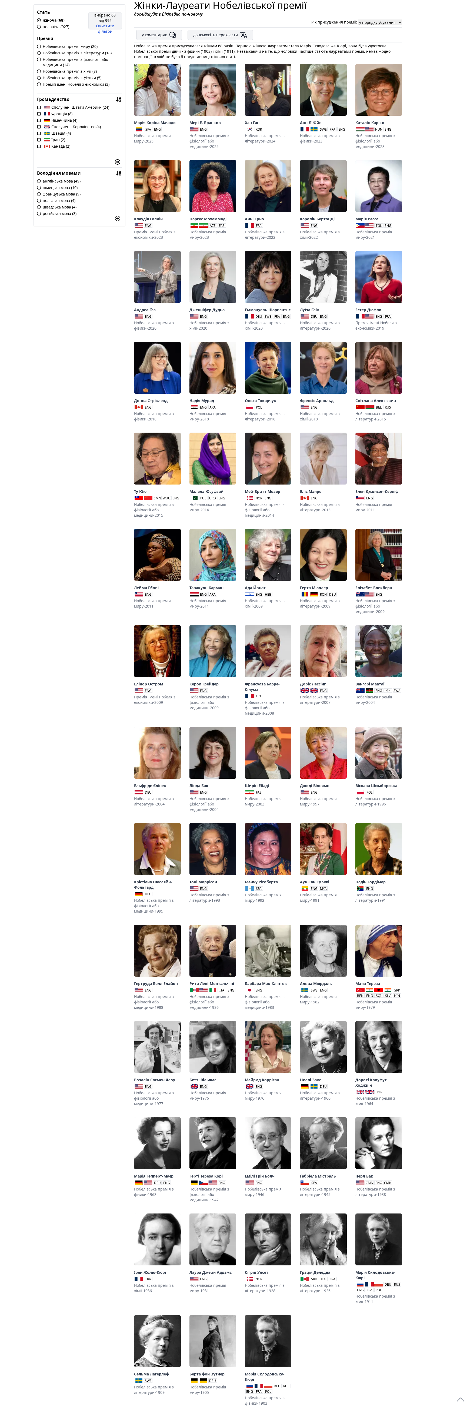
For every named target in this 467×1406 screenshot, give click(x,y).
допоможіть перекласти (215, 34)
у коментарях (154, 34)
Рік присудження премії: (334, 22)
